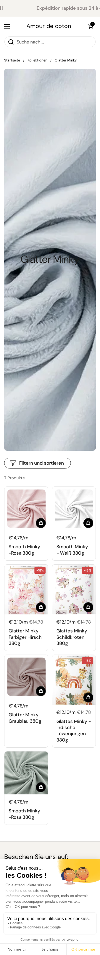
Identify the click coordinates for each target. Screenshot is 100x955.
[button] (90, 26)
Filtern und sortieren (41, 463)
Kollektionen (37, 60)
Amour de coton (48, 26)
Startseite (12, 60)
